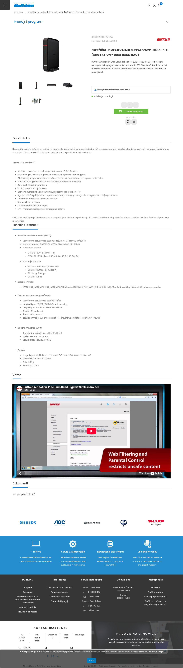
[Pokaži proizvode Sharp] (156, 523)
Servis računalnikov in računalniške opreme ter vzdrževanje (27, 599)
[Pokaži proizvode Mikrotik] (92, 523)
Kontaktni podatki (27, 607)
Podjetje (28, 587)
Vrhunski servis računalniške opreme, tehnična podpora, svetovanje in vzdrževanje (73, 561)
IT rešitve (36, 551)
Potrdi (91, 660)
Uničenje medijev (147, 551)
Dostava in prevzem (60, 596)
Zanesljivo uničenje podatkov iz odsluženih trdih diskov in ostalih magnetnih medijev (147, 561)
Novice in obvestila (27, 611)
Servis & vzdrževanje (73, 551)
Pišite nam (94, 596)
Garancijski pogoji (59, 601)
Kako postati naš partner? (59, 587)
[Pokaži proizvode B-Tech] (124, 523)
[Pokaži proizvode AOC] (60, 522)
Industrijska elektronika (110, 551)
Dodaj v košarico (134, 111)
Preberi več (91, 666)
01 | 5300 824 (93, 592)
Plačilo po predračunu (155, 596)
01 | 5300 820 (94, 605)
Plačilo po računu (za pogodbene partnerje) (155, 603)
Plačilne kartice (155, 592)
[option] (28, 522)
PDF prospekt (24, 494)
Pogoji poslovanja (59, 592)
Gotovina (155, 587)
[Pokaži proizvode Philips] (28, 522)
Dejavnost (28, 592)
